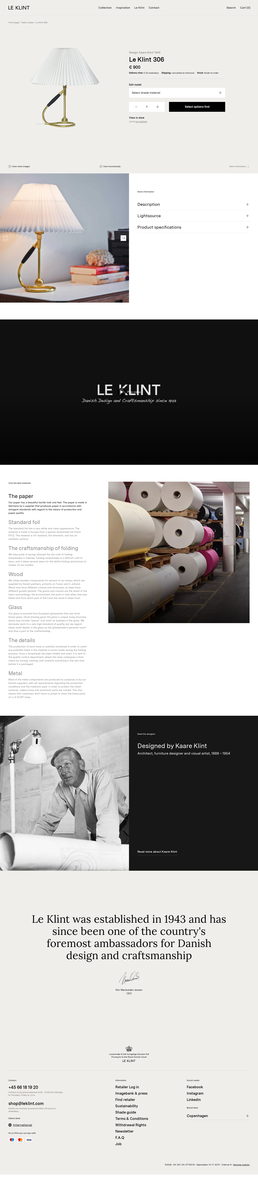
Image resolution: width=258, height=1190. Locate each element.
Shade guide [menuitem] (125, 1112)
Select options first (197, 106)
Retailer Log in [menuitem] (127, 1087)
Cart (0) (245, 7)
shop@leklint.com (26, 1103)
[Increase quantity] (157, 107)
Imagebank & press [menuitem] (131, 1093)
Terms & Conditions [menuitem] (131, 1119)
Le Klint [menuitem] (139, 7)
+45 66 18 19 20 (23, 1087)
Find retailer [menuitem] (125, 1100)
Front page (13, 22)
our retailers (141, 121)
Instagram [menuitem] (195, 1093)
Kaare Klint (146, 52)
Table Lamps (27, 22)
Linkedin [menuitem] (194, 1100)
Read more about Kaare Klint (157, 851)
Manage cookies (241, 1164)
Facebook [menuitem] (195, 1087)
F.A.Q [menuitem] (119, 1138)
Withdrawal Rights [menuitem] (130, 1125)
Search (231, 7)
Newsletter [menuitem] (124, 1131)
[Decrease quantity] (136, 107)
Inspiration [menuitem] (123, 7)
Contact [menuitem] (154, 7)
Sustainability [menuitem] (126, 1106)
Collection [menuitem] (105, 7)
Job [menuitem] (118, 1144)
